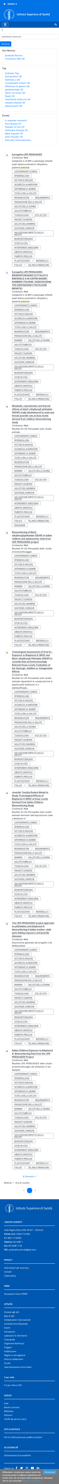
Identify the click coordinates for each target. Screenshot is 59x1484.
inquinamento (42, 197)
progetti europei (23, 219)
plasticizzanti (13, 106)
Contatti (8, 1271)
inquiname (19, 525)
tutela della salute (25, 193)
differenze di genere (17, 86)
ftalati (10, 96)
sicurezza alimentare (26, 184)
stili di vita (41, 215)
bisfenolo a (12, 79)
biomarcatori (13, 76)
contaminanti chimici (17, 83)
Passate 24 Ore (15, 127)
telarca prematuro (38, 265)
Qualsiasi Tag (12, 73)
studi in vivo (21, 243)
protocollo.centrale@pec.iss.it (22, 1249)
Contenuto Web (15, 58)
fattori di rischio (15, 92)
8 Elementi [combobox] (28, 1176)
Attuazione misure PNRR (15, 1293)
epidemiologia (14, 89)
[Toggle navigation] (5, 25)
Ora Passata (13, 123)
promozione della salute (28, 202)
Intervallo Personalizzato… (18, 140)
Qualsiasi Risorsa (13, 55)
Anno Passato (14, 136)
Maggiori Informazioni (31, 1481)
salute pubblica (23, 210)
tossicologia (21, 215)
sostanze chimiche (24, 228)
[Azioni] (4, 4)
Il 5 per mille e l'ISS (13, 1385)
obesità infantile (15, 102)
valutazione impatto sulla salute (29, 233)
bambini (18, 340)
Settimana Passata (16, 130)
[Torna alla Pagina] (2, 29)
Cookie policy (10, 1275)
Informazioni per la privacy (16, 1267)
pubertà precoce (23, 256)
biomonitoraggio (23, 239)
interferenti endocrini (17, 99)
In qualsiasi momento (16, 120)
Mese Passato (14, 133)
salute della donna (25, 206)
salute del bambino (24, 224)
